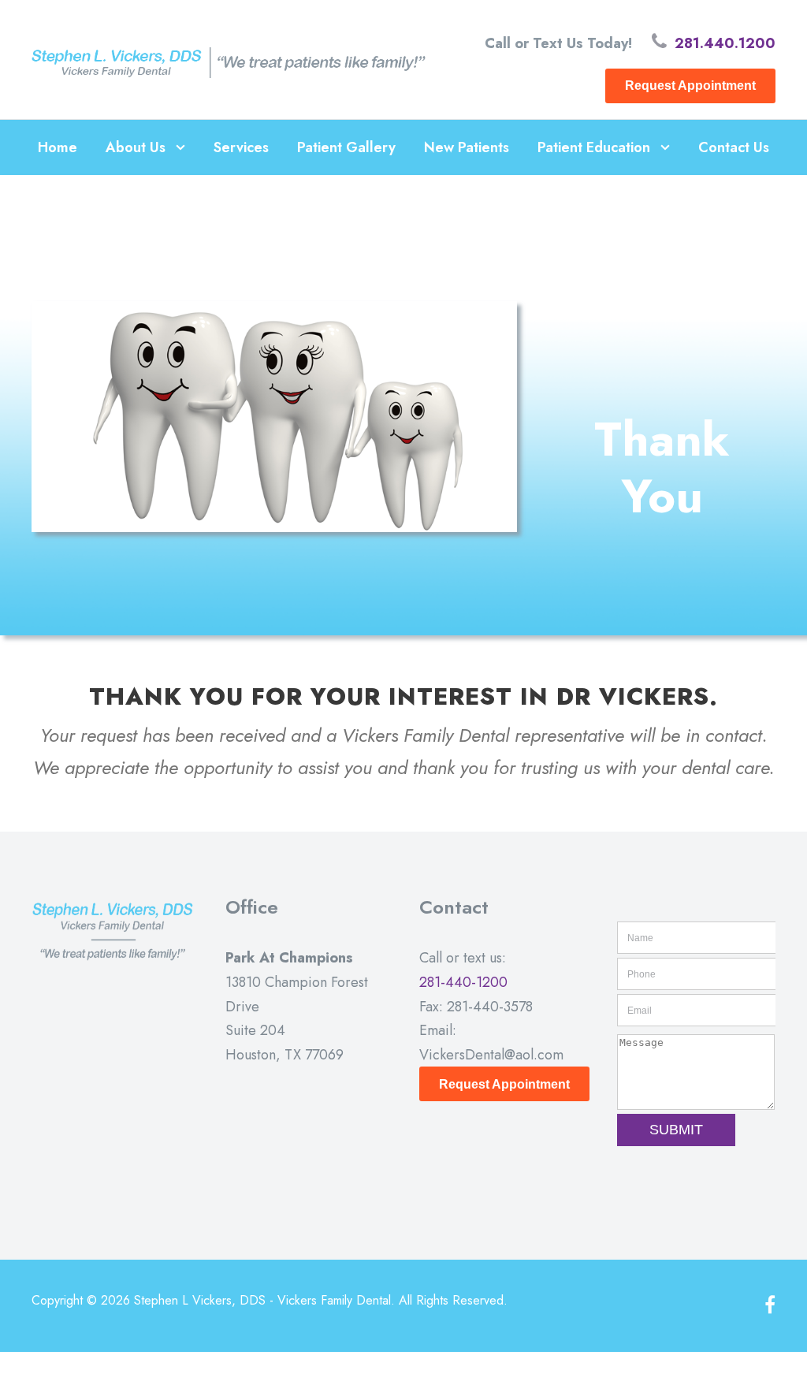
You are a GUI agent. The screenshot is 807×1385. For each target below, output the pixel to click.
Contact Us (733, 147)
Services (241, 147)
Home (57, 147)
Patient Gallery (346, 147)
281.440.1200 (725, 43)
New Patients (466, 147)
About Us (135, 147)
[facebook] (769, 1306)
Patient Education (593, 147)
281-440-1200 (463, 982)
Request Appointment (690, 85)
